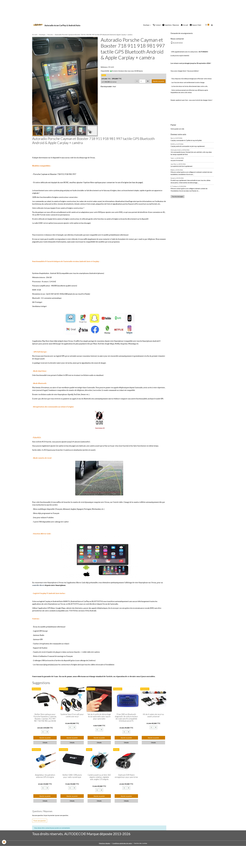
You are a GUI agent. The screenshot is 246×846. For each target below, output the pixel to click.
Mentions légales (104, 843)
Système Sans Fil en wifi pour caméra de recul (72, 715)
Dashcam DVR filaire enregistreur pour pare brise (126, 776)
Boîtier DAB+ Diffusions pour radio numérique (72, 776)
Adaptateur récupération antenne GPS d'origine (45, 776)
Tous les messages (177, 196)
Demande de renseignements (182, 33)
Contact (158, 25)
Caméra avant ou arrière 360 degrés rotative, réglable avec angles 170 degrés (99, 777)
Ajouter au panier (158, 81)
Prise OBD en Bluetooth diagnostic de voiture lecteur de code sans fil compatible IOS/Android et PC (126, 717)
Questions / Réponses (172, 25)
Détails (45, 742)
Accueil (185, 25)
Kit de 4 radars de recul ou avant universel (153, 715)
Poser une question (39, 821)
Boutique (146, 25)
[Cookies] (4, 842)
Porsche (50, 34)
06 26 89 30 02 (178, 43)
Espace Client (196, 25)
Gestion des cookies (140, 843)
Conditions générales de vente (122, 843)
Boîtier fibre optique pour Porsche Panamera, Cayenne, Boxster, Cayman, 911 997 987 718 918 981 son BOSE (45, 717)
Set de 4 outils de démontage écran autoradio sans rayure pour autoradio (99, 716)
